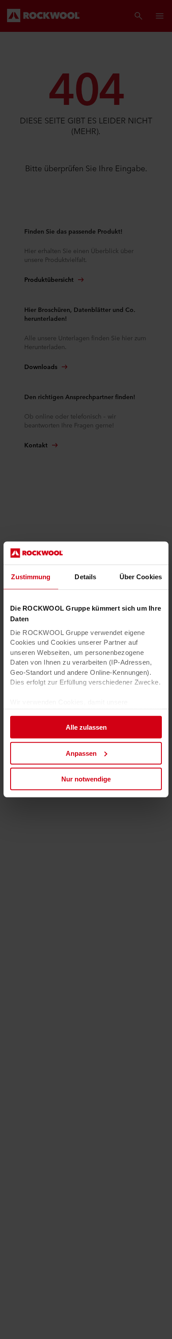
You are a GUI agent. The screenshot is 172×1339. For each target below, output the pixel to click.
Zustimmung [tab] (30, 577)
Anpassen (81, 753)
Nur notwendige (86, 779)
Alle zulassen (86, 727)
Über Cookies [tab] (141, 577)
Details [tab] (85, 577)
